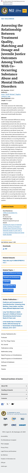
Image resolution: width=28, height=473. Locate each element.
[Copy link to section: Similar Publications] (17, 299)
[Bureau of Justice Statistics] (13, 421)
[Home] (15, 11)
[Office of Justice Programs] (4, 10)
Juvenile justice (8, 290)
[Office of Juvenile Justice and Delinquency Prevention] (6, 426)
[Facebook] (3, 404)
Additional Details (8, 206)
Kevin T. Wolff (5, 94)
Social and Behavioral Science (12, 273)
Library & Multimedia (9, 18)
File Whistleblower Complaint (8, 440)
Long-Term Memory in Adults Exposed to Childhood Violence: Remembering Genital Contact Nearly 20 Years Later (12, 315)
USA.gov (3, 462)
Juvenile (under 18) (9, 285)
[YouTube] (13, 404)
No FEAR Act (4, 455)
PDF (6, 249)
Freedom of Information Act (8, 458)
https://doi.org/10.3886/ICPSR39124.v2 (13, 261)
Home (2, 18)
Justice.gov (4, 466)
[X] (8, 404)
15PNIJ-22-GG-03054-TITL (10, 213)
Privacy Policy (4, 447)
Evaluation (7, 281)
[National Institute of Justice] (22, 420)
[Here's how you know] (14, 2)
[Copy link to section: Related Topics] (14, 270)
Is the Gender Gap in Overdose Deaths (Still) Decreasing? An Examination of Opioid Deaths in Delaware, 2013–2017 (12, 325)
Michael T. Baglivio (15, 94)
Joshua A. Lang (5, 96)
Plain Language (5, 443)
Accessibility (4, 436)
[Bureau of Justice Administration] (5, 420)
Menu (24, 10)
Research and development (12, 277)
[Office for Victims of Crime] (14, 426)
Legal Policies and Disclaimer (8, 451)
